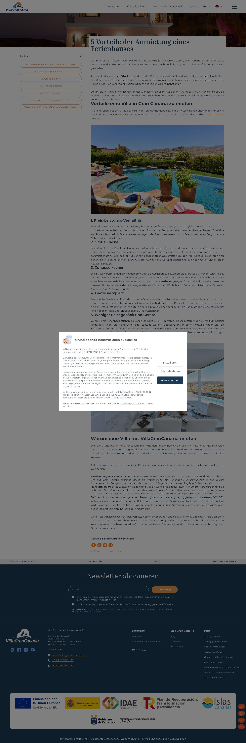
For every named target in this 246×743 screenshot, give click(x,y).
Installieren (170, 362)
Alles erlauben (170, 380)
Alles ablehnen (170, 371)
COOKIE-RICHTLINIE (131, 403)
